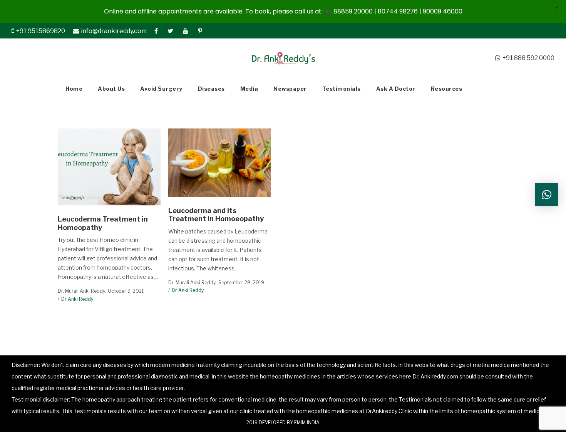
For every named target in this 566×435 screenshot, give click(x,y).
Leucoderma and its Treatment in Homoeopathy (216, 215)
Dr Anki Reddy (77, 299)
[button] (546, 194)
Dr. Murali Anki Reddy (81, 291)
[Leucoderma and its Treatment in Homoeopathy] (219, 162)
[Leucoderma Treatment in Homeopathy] (109, 167)
